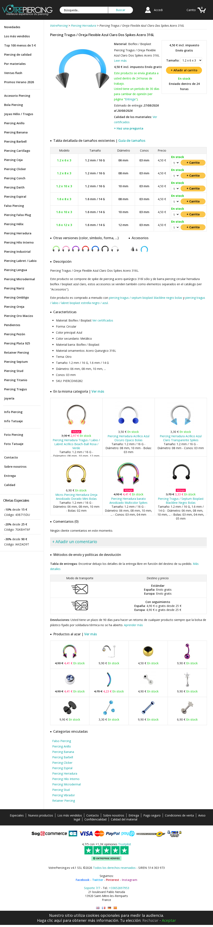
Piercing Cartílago (17, 151)
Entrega (10, 476)
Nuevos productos (40, 815)
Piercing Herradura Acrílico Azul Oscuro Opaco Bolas (128, 438)
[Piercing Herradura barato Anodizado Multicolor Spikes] (128, 486)
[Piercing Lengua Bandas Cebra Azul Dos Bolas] (109, 715)
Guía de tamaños (131, 140)
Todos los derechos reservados (114, 868)
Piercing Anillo (14, 123)
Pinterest (112, 880)
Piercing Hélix (14, 224)
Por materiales (15, 64)
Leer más (120, 61)
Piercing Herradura (17, 233)
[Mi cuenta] (148, 13)
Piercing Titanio (15, 380)
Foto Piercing (13, 435)
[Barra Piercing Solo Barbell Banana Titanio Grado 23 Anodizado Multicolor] (109, 687)
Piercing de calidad (17, 55)
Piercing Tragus (15, 389)
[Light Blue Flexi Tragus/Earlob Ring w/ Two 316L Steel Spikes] (98, 908)
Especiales (17, 815)
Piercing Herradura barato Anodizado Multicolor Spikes (128, 501)
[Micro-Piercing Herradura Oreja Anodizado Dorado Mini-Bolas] (76, 486)
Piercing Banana (16, 132)
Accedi (158, 10)
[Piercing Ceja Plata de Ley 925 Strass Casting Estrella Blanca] (187, 687)
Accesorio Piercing (17, 96)
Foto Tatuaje (13, 444)
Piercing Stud (13, 371)
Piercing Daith (14, 187)
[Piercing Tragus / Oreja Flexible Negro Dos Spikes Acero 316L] (105, 253)
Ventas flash (13, 73)
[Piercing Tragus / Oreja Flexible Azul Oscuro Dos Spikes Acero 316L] (95, 253)
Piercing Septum (16, 362)
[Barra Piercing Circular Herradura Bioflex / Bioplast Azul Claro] (144, 253)
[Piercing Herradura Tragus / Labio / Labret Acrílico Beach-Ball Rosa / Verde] (76, 427)
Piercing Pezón (14, 334)
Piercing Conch (14, 178)
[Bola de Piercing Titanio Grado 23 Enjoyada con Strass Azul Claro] (69, 687)
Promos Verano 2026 (19, 82)
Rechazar (150, 920)
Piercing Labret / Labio (20, 261)
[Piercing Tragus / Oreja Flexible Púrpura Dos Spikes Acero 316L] (75, 253)
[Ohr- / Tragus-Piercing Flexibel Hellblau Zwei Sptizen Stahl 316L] (109, 908)
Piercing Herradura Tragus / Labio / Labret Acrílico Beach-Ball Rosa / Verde (76, 444)
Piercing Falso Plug (17, 215)
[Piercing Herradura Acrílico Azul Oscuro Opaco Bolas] (128, 427)
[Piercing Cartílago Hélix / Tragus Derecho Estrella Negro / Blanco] (148, 687)
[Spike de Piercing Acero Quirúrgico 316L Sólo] (134, 253)
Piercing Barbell (15, 141)
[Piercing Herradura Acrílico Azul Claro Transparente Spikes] (180, 427)
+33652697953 (119, 888)
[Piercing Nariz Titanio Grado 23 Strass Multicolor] (109, 659)
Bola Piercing (13, 105)
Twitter (97, 880)
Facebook (82, 880)
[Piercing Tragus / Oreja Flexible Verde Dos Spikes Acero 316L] (56, 253)
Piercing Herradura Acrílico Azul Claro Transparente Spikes (181, 438)
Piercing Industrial (17, 252)
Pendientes (12, 325)
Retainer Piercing (16, 352)
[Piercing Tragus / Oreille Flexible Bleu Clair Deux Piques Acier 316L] (103, 908)
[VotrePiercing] (27, 14)
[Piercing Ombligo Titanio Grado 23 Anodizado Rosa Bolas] (187, 659)
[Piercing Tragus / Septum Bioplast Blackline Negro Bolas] (180, 486)
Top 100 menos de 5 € (20, 45)
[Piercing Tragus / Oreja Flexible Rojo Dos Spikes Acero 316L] (85, 253)
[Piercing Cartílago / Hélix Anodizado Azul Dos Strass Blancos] (148, 715)
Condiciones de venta (179, 815)
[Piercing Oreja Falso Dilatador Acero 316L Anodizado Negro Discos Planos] (69, 715)
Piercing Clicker (15, 169)
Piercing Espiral (15, 196)
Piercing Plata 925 (17, 343)
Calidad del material (124, 819)
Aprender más (133, 625)
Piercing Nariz (14, 288)
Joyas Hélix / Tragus (18, 114)
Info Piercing (13, 412)
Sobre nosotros (15, 467)
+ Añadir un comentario (74, 541)
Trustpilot (124, 844)
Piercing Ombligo (16, 297)
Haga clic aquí (49, 920)
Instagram (129, 880)
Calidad (9, 485)
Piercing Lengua (15, 270)
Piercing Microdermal (19, 279)
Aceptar (169, 920)
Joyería (9, 398)
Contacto (11, 457)
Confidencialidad (95, 819)
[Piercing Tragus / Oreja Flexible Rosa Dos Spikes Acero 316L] (66, 253)
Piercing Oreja (14, 307)
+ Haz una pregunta (128, 128)
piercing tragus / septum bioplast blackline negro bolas (145, 298)
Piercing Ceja (13, 160)
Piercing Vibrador (63, 795)
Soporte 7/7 (92, 888)
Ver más (98, 391)
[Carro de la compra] (202, 13)
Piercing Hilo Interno (19, 242)
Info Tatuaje (13, 421)
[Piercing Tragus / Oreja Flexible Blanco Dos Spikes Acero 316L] (115, 253)
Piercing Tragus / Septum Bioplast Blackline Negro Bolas (181, 501)
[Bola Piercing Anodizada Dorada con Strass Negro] (148, 659)
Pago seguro (152, 815)
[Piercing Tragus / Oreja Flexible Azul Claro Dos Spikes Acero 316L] (81, 102)
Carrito (191, 10)
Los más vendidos (17, 36)
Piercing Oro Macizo (18, 316)
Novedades (12, 27)
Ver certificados (102, 320)
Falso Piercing (14, 206)
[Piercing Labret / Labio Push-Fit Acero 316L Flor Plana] (187, 715)
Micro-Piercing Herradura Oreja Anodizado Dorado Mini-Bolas (76, 497)
